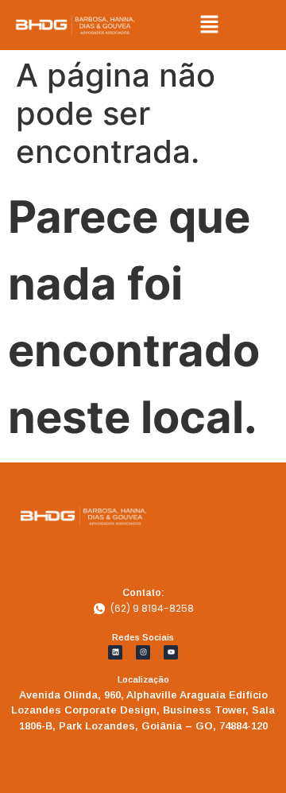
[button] (210, 25)
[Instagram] (143, 652)
